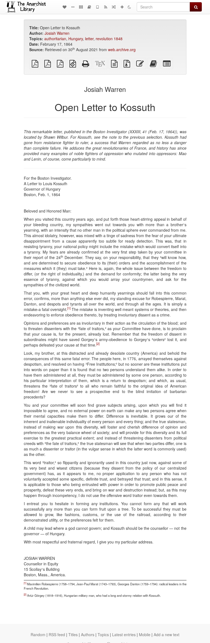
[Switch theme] (129, 7)
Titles (73, 634)
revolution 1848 (109, 38)
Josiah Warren (57, 33)
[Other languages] (81, 7)
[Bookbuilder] (89, 7)
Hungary (75, 38)
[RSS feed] (105, 7)
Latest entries (124, 634)
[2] (98, 343)
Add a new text (166, 634)
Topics (103, 634)
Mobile (144, 634)
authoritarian (55, 38)
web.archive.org (122, 49)
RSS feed (57, 634)
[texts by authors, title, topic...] (64, 7)
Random (38, 634)
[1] (69, 308)
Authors (87, 634)
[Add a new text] (122, 7)
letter (89, 38)
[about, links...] (73, 7)
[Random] (114, 7)
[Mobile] (97, 7)
